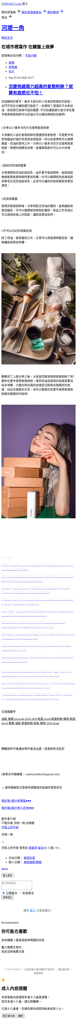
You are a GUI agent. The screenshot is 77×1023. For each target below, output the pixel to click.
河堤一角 (12, 28)
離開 (20, 1016)
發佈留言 (7, 897)
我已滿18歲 (9, 1016)
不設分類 (31, 55)
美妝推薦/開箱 (33, 862)
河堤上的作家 (10, 827)
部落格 (13, 67)
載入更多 (7, 875)
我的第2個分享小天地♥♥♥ (17, 808)
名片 (11, 71)
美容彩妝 (29, 857)
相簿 (11, 62)
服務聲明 (38, 973)
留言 (41, 847)
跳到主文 (7, 37)
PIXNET (17, 969)
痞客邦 (33, 847)
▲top (4, 868)
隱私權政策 (63, 969)
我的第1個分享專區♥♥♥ (16, 800)
